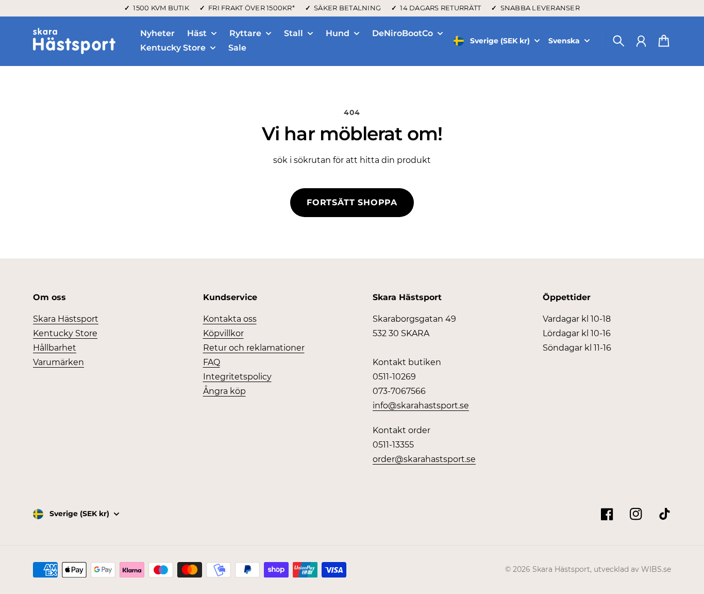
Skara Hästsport (65, 319)
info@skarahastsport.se (421, 405)
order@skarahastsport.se (424, 459)
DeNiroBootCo (402, 33)
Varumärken (58, 362)
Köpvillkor (223, 333)
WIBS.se (656, 569)
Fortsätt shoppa (352, 202)
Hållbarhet (54, 348)
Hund (337, 33)
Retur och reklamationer (254, 348)
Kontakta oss (230, 319)
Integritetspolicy (237, 377)
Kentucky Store (173, 48)
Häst (197, 33)
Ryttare (245, 33)
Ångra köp (224, 391)
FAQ (211, 362)
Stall (293, 33)
